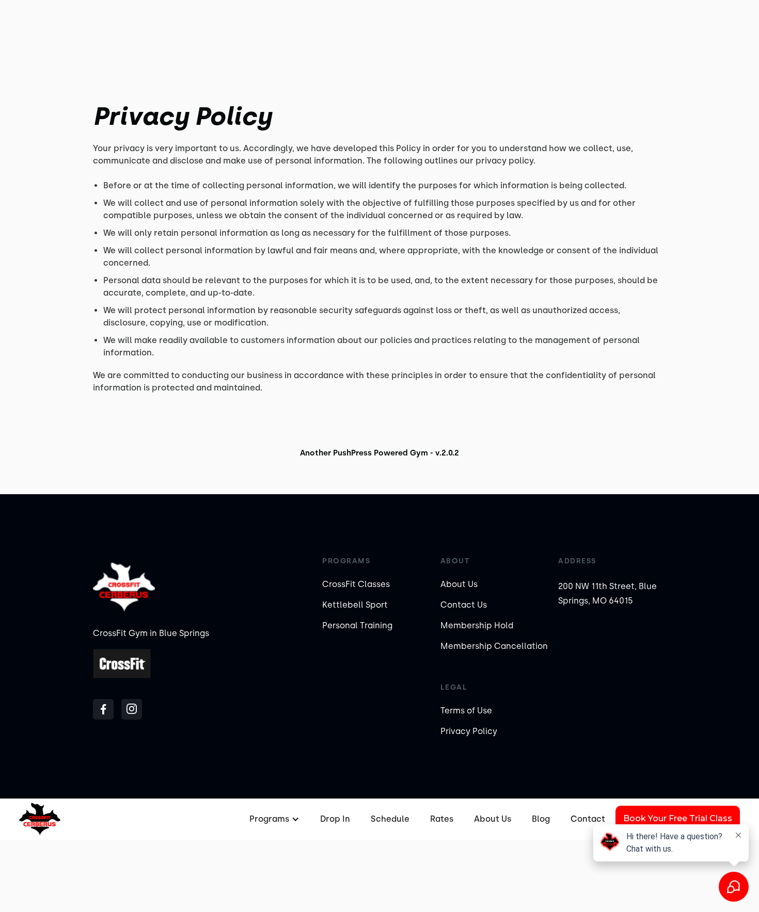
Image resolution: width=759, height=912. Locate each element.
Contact (588, 819)
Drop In (335, 819)
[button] (273, 819)
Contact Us (463, 605)
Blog (541, 819)
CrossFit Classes (356, 584)
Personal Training (357, 625)
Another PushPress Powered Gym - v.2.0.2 (379, 453)
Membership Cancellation (494, 646)
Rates (441, 819)
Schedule (390, 819)
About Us (459, 584)
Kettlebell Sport (355, 605)
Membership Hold (476, 625)
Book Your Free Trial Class (677, 818)
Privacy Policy (468, 731)
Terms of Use (466, 710)
